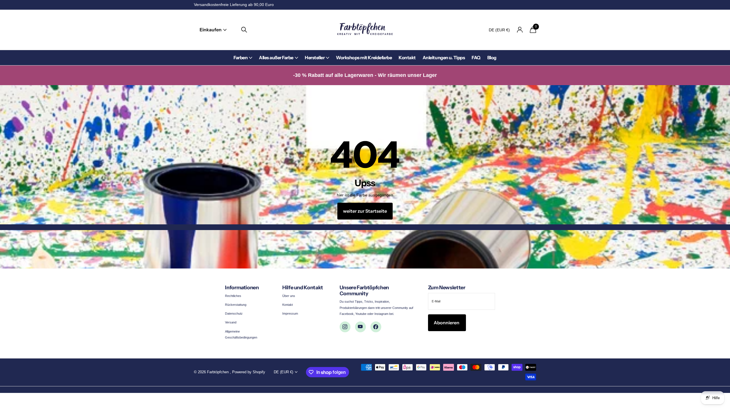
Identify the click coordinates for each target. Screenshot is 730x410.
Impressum (290, 313)
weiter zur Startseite (365, 211)
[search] (244, 29)
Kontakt (407, 57)
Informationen (242, 287)
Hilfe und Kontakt (302, 287)
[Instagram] (345, 326)
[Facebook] (375, 326)
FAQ (476, 57)
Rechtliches (233, 296)
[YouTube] (360, 326)
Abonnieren (447, 322)
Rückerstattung (235, 304)
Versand (230, 322)
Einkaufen (211, 29)
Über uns (288, 296)
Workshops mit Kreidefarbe (364, 57)
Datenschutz (234, 313)
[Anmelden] (520, 29)
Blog (491, 57)
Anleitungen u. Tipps (444, 57)
